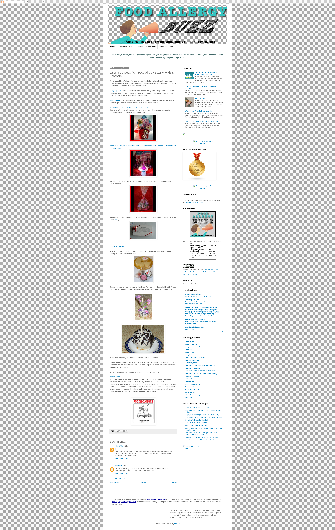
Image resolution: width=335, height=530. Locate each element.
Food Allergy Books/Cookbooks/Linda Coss (200, 371)
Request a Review (126, 47)
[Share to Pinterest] (126, 431)
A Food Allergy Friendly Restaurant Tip (198, 111)
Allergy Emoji (189, 329)
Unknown (118, 466)
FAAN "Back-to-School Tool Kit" (196, 423)
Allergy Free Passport (192, 347)
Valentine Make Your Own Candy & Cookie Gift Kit (129, 108)
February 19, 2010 (121, 458)
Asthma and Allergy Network (195, 357)
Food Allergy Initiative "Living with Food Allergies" (202, 437)
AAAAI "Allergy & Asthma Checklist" (197, 407)
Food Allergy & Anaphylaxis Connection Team (201, 365)
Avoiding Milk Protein (192, 360)
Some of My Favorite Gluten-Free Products (200, 316)
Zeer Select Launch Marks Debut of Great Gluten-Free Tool (207, 73)
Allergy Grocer (115, 100)
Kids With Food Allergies (193, 395)
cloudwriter (119, 446)
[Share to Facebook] (124, 431)
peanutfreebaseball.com (194, 202)
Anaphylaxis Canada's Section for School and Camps (203, 417)
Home (112, 47)
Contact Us (151, 47)
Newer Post (114, 483)
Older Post (172, 483)
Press (140, 47)
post (116, 220)
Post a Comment (119, 478)
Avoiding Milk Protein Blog (194, 327)
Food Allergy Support (192, 376)
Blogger (177, 524)
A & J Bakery (119, 246)
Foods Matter (189, 382)
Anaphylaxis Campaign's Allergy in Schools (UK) (202, 415)
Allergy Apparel (115, 91)
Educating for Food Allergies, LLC (196, 420)
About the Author (166, 47)
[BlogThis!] (119, 431)
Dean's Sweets (115, 377)
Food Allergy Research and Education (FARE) (201, 374)
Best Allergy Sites (191, 363)
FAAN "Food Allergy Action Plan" (196, 425)
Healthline (202, 143)
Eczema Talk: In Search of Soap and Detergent (201, 121)
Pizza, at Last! (200, 98)
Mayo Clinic (189, 397)
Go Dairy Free (190, 392)
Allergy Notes (189, 352)
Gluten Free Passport (192, 387)
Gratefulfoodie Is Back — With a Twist (198, 296)
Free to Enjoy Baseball (192, 384)
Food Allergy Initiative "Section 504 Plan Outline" (202, 440)
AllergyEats (189, 355)
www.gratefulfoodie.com (193, 294)
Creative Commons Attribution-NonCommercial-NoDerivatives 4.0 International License (200, 272)
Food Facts (188, 379)
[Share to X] (121, 431)
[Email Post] (112, 431)
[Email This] (116, 431)
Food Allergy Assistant (192, 368)
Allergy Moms (189, 349)
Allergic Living (190, 341)
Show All (220, 332)
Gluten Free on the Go (192, 389)
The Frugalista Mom (192, 300)
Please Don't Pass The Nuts (195, 319)
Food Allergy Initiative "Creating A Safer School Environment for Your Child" (201, 433)
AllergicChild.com (191, 344)
